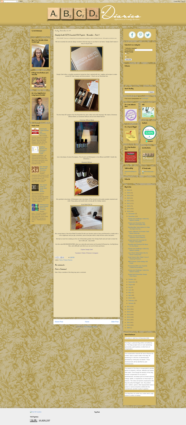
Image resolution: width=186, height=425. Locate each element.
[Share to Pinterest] (63, 257)
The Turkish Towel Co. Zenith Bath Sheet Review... (43, 188)
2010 (128, 325)
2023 (128, 198)
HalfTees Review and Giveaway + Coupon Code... (43, 150)
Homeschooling (45, 24)
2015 (128, 312)
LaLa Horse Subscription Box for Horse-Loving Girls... (138, 253)
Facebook (78, 253)
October (131, 279)
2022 (128, 200)
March (130, 298)
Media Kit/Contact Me (128, 24)
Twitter (83, 253)
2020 (128, 206)
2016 (128, 309)
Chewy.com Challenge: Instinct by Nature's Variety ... (138, 219)
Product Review (67, 260)
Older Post (114, 322)
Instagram (95, 253)
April (130, 295)
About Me (114, 24)
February (131, 300)
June (130, 290)
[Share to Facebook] (61, 257)
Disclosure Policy (145, 24)
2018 (128, 211)
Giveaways (93, 24)
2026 (128, 190)
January (131, 303)
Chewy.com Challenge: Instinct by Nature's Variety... (138, 271)
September (132, 282)
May (129, 292)
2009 (128, 327)
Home (34, 24)
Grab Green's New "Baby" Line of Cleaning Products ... (138, 258)
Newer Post (59, 322)
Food (56, 24)
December (131, 213)
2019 (128, 208)
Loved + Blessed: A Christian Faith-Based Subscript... (138, 232)
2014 (128, 314)
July (129, 287)
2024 (128, 195)
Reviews (103, 24)
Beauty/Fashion (80, 24)
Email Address (129, 50)
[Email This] (56, 257)
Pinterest (89, 253)
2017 (128, 306)
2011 (128, 322)
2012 (128, 320)
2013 (128, 317)
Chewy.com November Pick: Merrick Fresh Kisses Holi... (137, 223)
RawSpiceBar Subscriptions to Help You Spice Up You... (139, 228)
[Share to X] (59, 257)
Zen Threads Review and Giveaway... (44, 168)
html (128, 53)
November (131, 216)
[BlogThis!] (58, 257)
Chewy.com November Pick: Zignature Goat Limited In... (137, 236)
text (128, 57)
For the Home (66, 24)
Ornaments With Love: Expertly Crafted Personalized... (137, 266)
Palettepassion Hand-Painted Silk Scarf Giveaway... (44, 207)
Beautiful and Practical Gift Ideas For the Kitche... (138, 245)
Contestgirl (145, 98)
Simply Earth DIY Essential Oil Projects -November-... (137, 240)
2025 (128, 193)
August (130, 284)
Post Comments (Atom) (90, 326)
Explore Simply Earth (87, 249)
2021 (128, 203)
